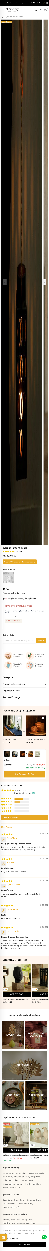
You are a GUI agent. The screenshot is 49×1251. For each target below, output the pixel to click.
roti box (20, 1184)
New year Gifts (9, 1204)
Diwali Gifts (19, 1200)
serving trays (27, 1180)
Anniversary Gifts (24, 1220)
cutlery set (7, 1180)
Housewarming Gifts (26, 1223)
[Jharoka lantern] (8, 577)
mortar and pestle (37, 1173)
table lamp (7, 1177)
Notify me (24, 1245)
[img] (7, 834)
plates (17, 1180)
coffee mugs (8, 1173)
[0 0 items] (45, 10)
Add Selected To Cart (24, 774)
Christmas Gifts (33, 1200)
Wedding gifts (9, 1223)
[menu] (2, 10)
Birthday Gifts (9, 1220)
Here (23, 593)
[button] (8, 552)
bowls (28, 1184)
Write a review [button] (11, 818)
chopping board (21, 1177)
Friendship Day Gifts (11, 1207)
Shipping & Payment (12, 691)
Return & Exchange (11, 697)
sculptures (36, 1177)
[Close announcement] (47, 3)
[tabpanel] (17, 984)
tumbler (36, 1184)
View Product (12, 734)
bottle (5, 1188)
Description (8, 678)
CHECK (41, 640)
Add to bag (16, 994)
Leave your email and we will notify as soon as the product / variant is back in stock (24, 1232)
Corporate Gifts (25, 1204)
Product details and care (14, 684)
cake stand (15, 1188)
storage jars (21, 1173)
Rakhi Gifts (7, 1200)
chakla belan (8, 1184)
